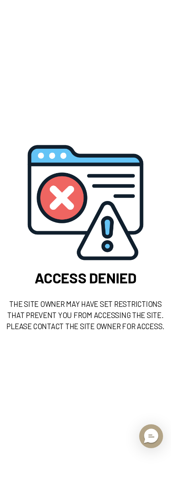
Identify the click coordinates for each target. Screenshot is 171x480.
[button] (151, 436)
